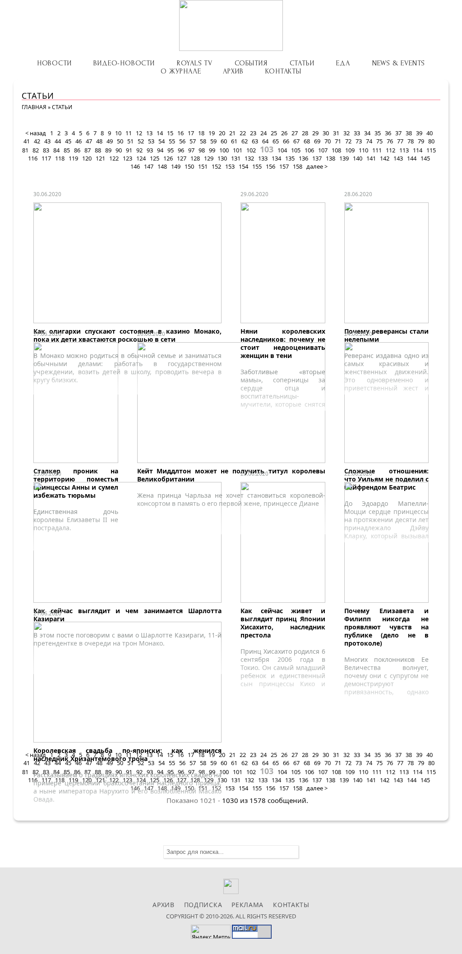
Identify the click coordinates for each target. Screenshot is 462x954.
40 (429, 133)
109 (350, 150)
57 (192, 141)
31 (336, 133)
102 (251, 150)
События (251, 63)
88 (98, 150)
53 (151, 141)
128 (195, 158)
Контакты (283, 71)
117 (46, 158)
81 (25, 150)
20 (222, 133)
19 (211, 133)
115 (431, 150)
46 (78, 141)
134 (276, 158)
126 (168, 158)
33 (357, 133)
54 (161, 141)
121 (100, 158)
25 (274, 133)
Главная (34, 107)
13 (149, 133)
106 (309, 150)
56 (182, 141)
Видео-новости (123, 63)
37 (398, 133)
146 (135, 166)
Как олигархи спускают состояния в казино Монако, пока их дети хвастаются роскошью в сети (127, 335)
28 (305, 133)
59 (213, 141)
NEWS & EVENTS (398, 63)
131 (235, 158)
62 (244, 141)
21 (232, 133)
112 (390, 150)
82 (35, 150)
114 (417, 150)
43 (47, 141)
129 (208, 158)
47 (89, 141)
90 (119, 150)
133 (263, 158)
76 (390, 141)
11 (128, 133)
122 (114, 158)
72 (348, 141)
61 (234, 141)
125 (154, 158)
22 (243, 133)
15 (170, 133)
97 (191, 150)
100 (224, 150)
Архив (233, 71)
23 (253, 133)
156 (270, 166)
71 (338, 141)
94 (160, 150)
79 (421, 141)
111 (377, 150)
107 (323, 150)
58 (203, 141)
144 (411, 158)
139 (344, 158)
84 (56, 150)
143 (398, 158)
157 (284, 166)
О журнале (181, 71)
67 (296, 141)
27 (294, 133)
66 (286, 141)
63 (255, 141)
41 (26, 141)
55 (172, 141)
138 (330, 158)
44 (58, 141)
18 (201, 133)
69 (317, 141)
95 (170, 150)
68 (307, 141)
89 (108, 150)
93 (150, 150)
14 (160, 133)
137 (317, 158)
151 (203, 166)
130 (222, 158)
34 (367, 133)
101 (237, 150)
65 (276, 141)
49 (109, 141)
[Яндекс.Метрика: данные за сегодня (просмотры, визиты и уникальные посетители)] (211, 932)
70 (327, 141)
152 (216, 166)
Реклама (247, 904)
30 (326, 133)
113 (404, 150)
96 (181, 150)
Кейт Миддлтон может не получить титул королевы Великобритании (231, 475)
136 (303, 158)
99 (212, 150)
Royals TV (195, 63)
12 (139, 133)
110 (363, 150)
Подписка (203, 904)
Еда (343, 63)
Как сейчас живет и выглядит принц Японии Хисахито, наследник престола (282, 622)
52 (141, 141)
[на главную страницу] (231, 25)
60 (224, 141)
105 (295, 150)
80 (431, 141)
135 (290, 158)
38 (409, 133)
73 (359, 141)
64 (265, 141)
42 (37, 141)
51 (130, 141)
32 (346, 133)
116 (32, 158)
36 (388, 133)
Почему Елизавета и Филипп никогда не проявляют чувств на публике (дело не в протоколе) (386, 626)
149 (175, 166)
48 (99, 141)
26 (284, 133)
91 (129, 150)
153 (230, 166)
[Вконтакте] (231, 891)
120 (87, 158)
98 (202, 150)
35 (377, 133)
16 (180, 133)
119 (73, 158)
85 (67, 150)
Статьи (302, 63)
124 (141, 158)
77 (400, 141)
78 (410, 141)
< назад (35, 133)
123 (127, 158)
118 (60, 158)
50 (120, 141)
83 (46, 150)
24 (263, 133)
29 (315, 133)
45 (68, 141)
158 (297, 166)
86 (77, 150)
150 (189, 166)
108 (336, 150)
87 (87, 150)
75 (379, 141)
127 (181, 158)
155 (257, 166)
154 (243, 166)
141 (371, 158)
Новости (54, 63)
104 (282, 150)
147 (148, 166)
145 (425, 158)
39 (419, 133)
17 (191, 133)
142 (384, 158)
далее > (317, 166)
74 (369, 141)
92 (139, 150)
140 (357, 158)
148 (162, 166)
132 (249, 158)
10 (118, 133)
